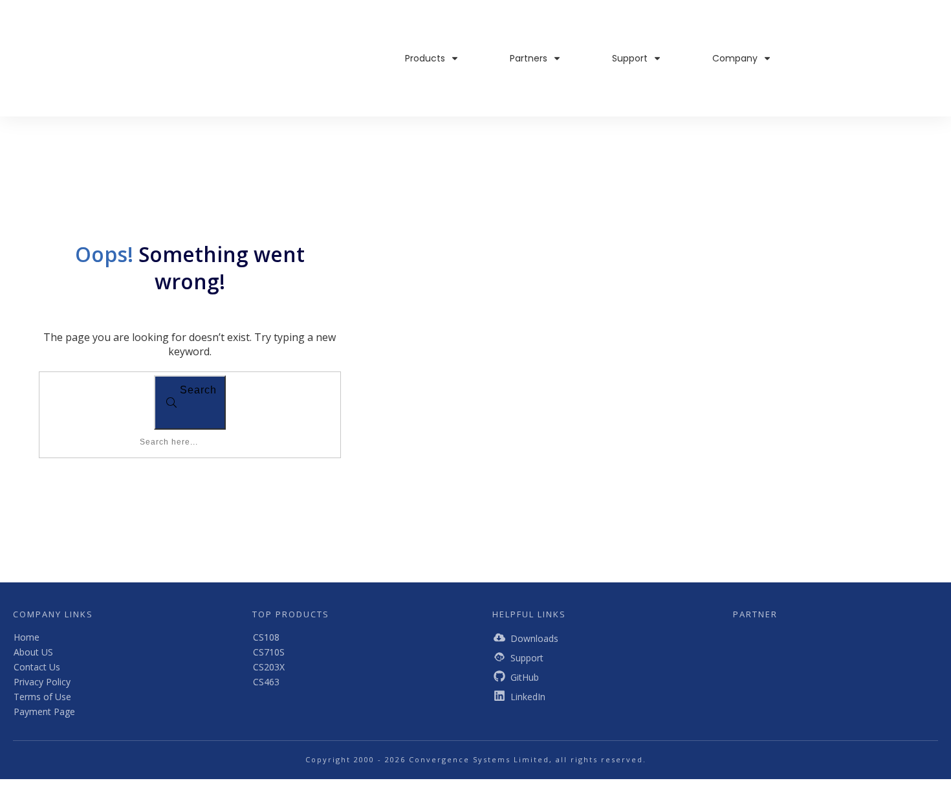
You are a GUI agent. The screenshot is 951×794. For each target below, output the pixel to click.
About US (33, 652)
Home (26, 637)
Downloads (534, 638)
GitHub (524, 677)
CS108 (266, 637)
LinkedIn (527, 696)
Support (526, 658)
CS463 (266, 682)
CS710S (269, 652)
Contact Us (37, 667)
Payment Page (44, 711)
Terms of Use (42, 696)
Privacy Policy (42, 682)
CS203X (269, 667)
